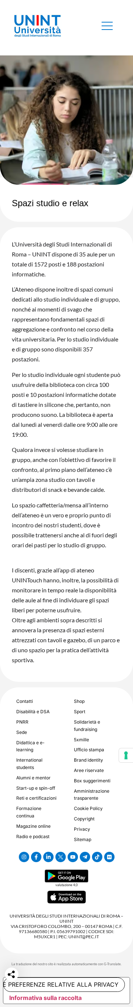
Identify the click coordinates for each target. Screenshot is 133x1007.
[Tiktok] (97, 857)
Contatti (24, 701)
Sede (21, 732)
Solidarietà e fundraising (87, 725)
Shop (79, 701)
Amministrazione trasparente (91, 794)
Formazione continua (28, 812)
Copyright (84, 818)
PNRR (22, 722)
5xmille (81, 739)
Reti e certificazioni (36, 798)
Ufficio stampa (89, 749)
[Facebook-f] (36, 857)
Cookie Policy (88, 808)
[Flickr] (109, 857)
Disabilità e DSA (33, 711)
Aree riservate (89, 770)
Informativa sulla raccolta (45, 997)
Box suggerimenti (92, 780)
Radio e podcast (33, 836)
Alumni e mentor (33, 777)
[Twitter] (60, 857)
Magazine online (33, 826)
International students (29, 763)
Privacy (82, 829)
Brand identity (88, 760)
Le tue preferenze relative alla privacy (61, 984)
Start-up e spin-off (35, 788)
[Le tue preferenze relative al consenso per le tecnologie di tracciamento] (126, 755)
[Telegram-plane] (85, 857)
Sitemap (82, 839)
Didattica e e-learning (30, 746)
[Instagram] (24, 857)
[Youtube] (73, 857)
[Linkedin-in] (48, 857)
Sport (79, 711)
